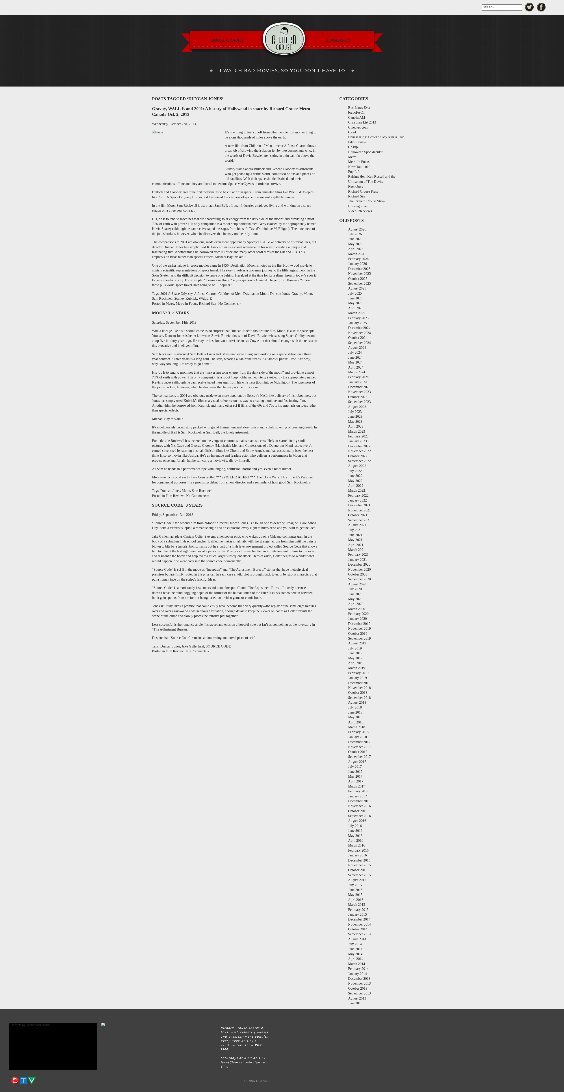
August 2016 (357, 821)
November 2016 (359, 806)
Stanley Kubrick (185, 298)
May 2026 (355, 244)
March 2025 (356, 313)
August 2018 (357, 702)
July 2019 (355, 648)
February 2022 (358, 495)
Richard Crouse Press (363, 191)
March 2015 (356, 904)
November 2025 (359, 273)
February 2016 (358, 850)
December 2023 (359, 387)
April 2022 (355, 485)
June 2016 (355, 830)
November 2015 (359, 865)
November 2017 (359, 747)
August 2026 (357, 229)
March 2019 (356, 668)
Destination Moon (255, 293)
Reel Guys (355, 186)
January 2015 (357, 914)
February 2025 (358, 318)
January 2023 (357, 441)
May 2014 (355, 954)
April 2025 (355, 308)
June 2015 (355, 890)
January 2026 (357, 264)
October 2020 (357, 574)
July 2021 (355, 530)
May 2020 (355, 599)
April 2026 (355, 249)
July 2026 (355, 234)
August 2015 (357, 880)
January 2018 (357, 737)
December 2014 (359, 919)
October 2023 (357, 397)
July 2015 (355, 885)
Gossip (353, 147)
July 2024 (355, 352)
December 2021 (359, 505)
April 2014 (355, 959)
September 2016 (359, 816)
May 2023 (355, 421)
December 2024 (359, 328)
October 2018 (357, 692)
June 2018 (355, 712)
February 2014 (358, 968)
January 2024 (357, 382)
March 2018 (356, 727)
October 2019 (357, 633)
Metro (170, 303)
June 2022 (355, 476)
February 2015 (358, 909)
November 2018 (359, 688)
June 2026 (355, 239)
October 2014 (357, 929)
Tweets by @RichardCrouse (31, 1025)
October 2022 (357, 456)
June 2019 (355, 653)
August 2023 (357, 407)
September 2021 (359, 520)
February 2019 (358, 673)
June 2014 (355, 949)
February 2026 (358, 259)
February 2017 (358, 791)
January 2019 (357, 678)
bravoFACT (356, 112)
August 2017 (357, 762)
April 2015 (355, 900)
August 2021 (357, 525)
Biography (338, 40)
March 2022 (356, 490)
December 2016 (359, 801)
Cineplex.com (357, 127)
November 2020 (359, 569)
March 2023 (356, 431)
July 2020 (355, 589)
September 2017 (359, 756)
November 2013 (359, 983)
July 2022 (355, 471)
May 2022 (355, 481)
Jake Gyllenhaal (193, 646)
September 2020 (359, 579)
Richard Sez (207, 303)
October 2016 (357, 811)
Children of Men (229, 293)
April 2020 (355, 604)
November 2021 (359, 510)
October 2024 (357, 337)
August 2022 (357, 466)
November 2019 (359, 628)
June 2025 (355, 298)
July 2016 (355, 826)
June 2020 (355, 594)
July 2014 (355, 944)
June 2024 (355, 357)
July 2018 (355, 707)
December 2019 (359, 623)
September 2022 (359, 461)
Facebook (541, 7)
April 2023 (355, 426)
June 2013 (355, 1003)
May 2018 (355, 717)
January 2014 (357, 974)
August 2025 (357, 288)
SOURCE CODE (218, 646)
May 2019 (355, 658)
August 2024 (357, 347)
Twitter (529, 7)
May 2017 (355, 776)
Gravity (296, 293)
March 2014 (356, 964)
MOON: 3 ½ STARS (170, 313)
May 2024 (355, 362)
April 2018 (355, 722)
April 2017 (355, 781)
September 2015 (359, 875)
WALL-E (205, 298)
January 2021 (357, 559)
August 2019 (357, 643)
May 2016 (355, 835)
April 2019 (355, 663)
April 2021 (355, 545)
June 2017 (355, 771)
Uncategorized (358, 206)
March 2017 (356, 786)
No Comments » (229, 303)
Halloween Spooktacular (365, 152)
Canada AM (356, 117)
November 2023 (359, 392)
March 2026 (356, 254)
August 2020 (357, 584)
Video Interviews (360, 211)
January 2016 (357, 855)
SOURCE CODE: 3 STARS (177, 505)
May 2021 (355, 540)
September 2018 (359, 697)
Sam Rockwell (162, 298)
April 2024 (355, 367)
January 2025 (357, 323)
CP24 (352, 132)
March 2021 (356, 550)
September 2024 (359, 343)
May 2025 (355, 303)
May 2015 (355, 894)
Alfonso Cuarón (205, 293)
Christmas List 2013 (362, 122)
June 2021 (355, 535)
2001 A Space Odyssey (176, 293)
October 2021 (357, 515)
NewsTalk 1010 (359, 167)
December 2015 (359, 860)
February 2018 (358, 732)
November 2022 (359, 451)
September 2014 (359, 934)
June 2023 (355, 416)
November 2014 (359, 924)
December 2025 (359, 269)
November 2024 (359, 333)
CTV (23, 1080)
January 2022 (357, 500)
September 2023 (359, 402)
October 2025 (357, 278)
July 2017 (355, 766)
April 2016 (355, 840)
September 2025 (359, 283)
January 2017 (357, 796)
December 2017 (359, 742)
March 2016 (356, 845)
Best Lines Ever (359, 107)
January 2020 (357, 618)
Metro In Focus (186, 303)
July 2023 (355, 411)
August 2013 (357, 998)
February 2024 (358, 377)
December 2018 (359, 683)
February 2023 (358, 436)
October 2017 (357, 752)
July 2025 (355, 293)
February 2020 (358, 614)
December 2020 (359, 564)
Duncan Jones (280, 293)
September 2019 (359, 638)
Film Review (175, 496)
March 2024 (356, 372)
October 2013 (357, 988)
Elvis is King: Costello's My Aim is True (376, 137)
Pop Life (354, 171)
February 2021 (358, 554)
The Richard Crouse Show (366, 201)
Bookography (227, 40)
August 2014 (357, 939)
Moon (308, 293)
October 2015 (357, 870)
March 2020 (356, 609)
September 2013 (359, 993)
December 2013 (359, 978)
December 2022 (359, 446)
